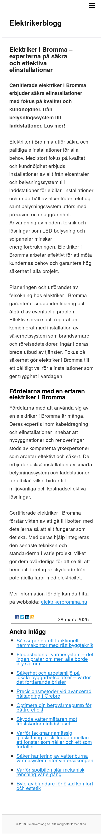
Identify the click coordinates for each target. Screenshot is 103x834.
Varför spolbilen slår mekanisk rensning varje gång (50, 772)
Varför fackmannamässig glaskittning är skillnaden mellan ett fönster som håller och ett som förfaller (54, 739)
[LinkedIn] (27, 617)
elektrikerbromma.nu (64, 601)
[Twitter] (22, 617)
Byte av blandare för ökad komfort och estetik (55, 785)
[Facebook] (17, 617)
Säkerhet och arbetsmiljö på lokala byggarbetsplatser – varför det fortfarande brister (54, 677)
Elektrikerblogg (35, 22)
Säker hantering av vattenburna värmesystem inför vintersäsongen (55, 758)
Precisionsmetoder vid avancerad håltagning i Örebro (54, 693)
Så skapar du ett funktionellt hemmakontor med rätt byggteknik (55, 642)
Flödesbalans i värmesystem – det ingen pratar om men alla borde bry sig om (55, 659)
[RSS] (32, 617)
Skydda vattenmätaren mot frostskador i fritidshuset (47, 721)
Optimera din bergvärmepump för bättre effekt (54, 707)
